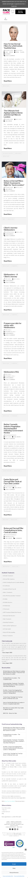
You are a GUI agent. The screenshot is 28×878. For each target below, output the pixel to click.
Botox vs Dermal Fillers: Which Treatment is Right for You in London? (14, 183)
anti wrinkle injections (8, 153)
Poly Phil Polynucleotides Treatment (12, 595)
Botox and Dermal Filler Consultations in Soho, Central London (13, 530)
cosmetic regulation (7, 470)
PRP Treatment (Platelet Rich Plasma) (12, 612)
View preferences (14, 872)
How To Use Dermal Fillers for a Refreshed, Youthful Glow (13, 46)
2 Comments (18, 538)
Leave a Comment (10, 55)
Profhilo (5, 599)
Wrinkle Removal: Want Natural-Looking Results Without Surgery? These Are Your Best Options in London (14, 672)
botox (4, 219)
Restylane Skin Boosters (9, 615)
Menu (5, 19)
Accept (14, 864)
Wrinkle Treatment (15, 765)
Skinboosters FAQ (11, 372)
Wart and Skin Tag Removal (10, 625)
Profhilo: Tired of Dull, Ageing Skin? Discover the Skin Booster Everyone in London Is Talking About (13, 691)
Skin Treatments (7, 619)
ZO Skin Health (7, 629)
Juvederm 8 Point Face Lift (10, 589)
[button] (25, 849)
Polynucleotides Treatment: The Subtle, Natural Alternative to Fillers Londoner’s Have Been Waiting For (13, 685)
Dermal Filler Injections (9, 579)
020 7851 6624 (17, 833)
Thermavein (6, 609)
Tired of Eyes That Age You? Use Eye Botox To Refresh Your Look (12, 697)
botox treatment (6, 566)
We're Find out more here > (13, 801)
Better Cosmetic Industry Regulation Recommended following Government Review (13, 428)
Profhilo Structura (8, 602)
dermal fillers (6, 85)
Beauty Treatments (8, 635)
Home (8, 821)
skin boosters (14, 415)
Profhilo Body (7, 605)
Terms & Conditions (16, 821)
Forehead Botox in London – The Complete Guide (11, 678)
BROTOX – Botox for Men (10, 713)
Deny (14, 868)
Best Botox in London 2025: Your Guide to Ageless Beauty (13, 708)
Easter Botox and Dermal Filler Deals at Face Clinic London (12, 481)
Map (3, 813)
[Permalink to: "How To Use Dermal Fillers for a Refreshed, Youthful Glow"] (14, 33)
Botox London (18, 153)
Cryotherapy (7, 585)
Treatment (7, 54)
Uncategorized (9, 234)
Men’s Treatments (8, 592)
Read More (8, 81)
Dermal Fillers (19, 52)
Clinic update (9, 52)
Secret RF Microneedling (9, 632)
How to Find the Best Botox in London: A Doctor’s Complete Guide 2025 (13, 703)
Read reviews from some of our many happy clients (14, 798)
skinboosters (14, 265)
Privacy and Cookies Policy (8, 876)
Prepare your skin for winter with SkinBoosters (12, 325)
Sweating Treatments (9, 622)
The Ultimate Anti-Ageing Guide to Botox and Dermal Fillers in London (13, 113)
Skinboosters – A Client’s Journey (11, 275)
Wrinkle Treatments (8, 575)
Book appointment (6, 816)
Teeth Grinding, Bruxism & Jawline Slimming (14, 582)
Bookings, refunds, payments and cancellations (14, 825)
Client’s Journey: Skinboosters (11, 228)
